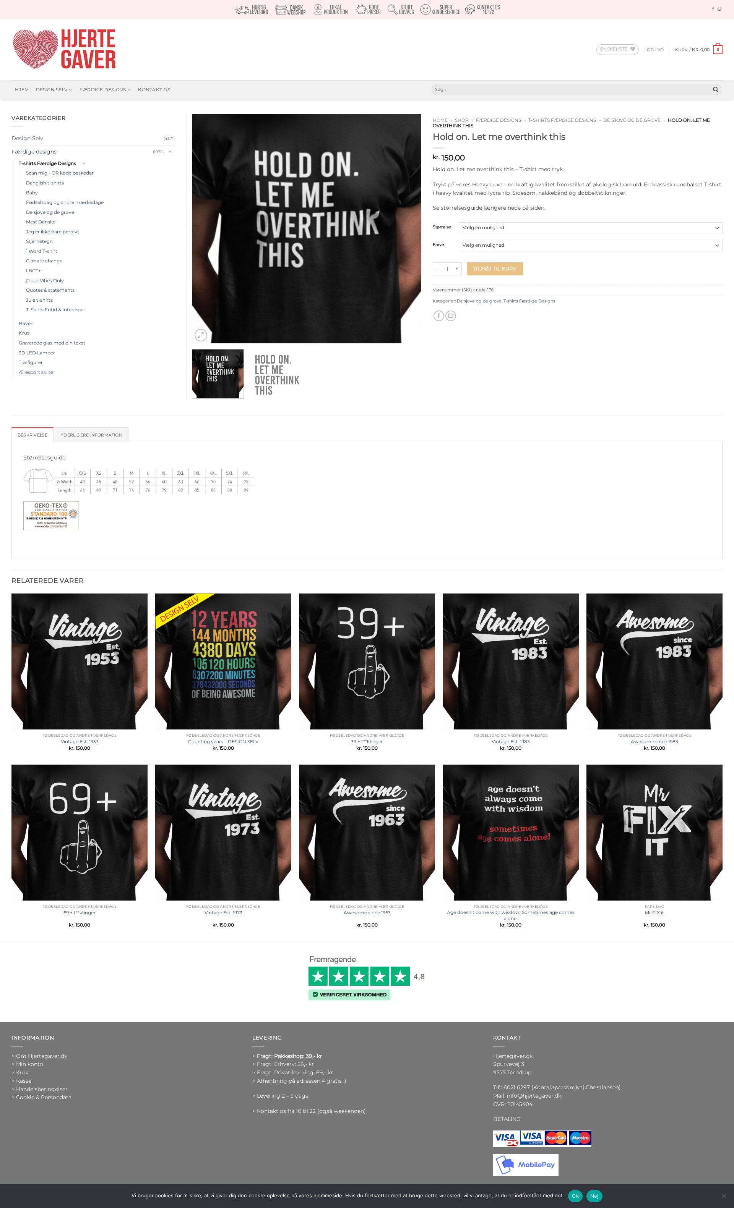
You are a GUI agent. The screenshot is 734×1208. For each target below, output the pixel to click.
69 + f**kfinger (79, 912)
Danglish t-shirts (45, 183)
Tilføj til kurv (494, 268)
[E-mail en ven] (450, 316)
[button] (654, 49)
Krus (24, 333)
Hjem (22, 89)
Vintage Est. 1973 (223, 912)
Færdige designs (103, 89)
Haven (26, 323)
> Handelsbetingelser (39, 1089)
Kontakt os (154, 89)
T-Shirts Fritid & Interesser (55, 309)
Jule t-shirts (39, 300)
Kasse (23, 1081)
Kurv (22, 1072)
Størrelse (442, 227)
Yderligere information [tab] (91, 435)
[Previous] (206, 229)
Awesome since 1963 (367, 912)
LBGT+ (33, 270)
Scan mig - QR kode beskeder (60, 173)
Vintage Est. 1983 (511, 741)
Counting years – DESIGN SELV (223, 741)
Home (440, 120)
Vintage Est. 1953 (80, 741)
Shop (462, 120)
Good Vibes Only (45, 280)
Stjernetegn (39, 241)
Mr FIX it (654, 912)
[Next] (407, 229)
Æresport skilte (36, 372)
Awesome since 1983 (654, 741)
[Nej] (723, 1198)
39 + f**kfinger (367, 741)
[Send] (715, 89)
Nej (594, 1196)
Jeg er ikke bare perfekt (52, 231)
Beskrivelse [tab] (32, 435)
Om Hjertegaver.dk (41, 1056)
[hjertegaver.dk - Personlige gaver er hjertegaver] (63, 49)
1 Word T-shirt (41, 251)
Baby (32, 193)
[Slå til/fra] (170, 152)
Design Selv (52, 89)
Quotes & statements (50, 290)
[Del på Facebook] (439, 316)
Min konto (29, 1064)
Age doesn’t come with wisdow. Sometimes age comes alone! (511, 915)
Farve (438, 245)
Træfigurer (31, 362)
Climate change (44, 261)
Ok (575, 1196)
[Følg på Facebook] (713, 9)
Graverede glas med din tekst (52, 343)
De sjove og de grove (632, 120)
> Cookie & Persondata (41, 1097)
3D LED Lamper (37, 353)
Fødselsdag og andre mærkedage (65, 202)
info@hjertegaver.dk (533, 1096)
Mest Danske (40, 222)
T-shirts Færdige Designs (562, 120)
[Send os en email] (719, 9)
